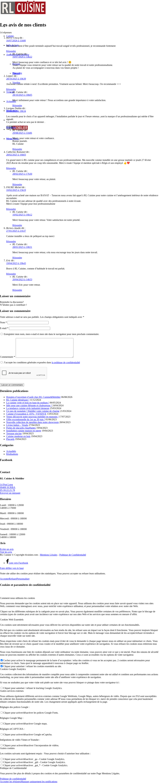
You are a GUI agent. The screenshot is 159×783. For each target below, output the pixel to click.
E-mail (4, 328)
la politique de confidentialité (66, 362)
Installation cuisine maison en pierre (23, 430)
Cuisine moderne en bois (18, 436)
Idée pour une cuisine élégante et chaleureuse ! (29, 405)
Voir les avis (6, 552)
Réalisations (12, 454)
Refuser (12, 578)
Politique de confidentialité (13, 778)
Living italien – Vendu (17, 425)
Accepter (4, 578)
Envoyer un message (10, 493)
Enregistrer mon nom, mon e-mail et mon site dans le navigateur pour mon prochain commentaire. (51, 334)
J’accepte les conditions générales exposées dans (42, 362)
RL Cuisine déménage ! (17, 400)
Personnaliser (23, 578)
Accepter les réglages (10, 781)
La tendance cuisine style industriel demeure (27, 408)
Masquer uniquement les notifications (39, 781)
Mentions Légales (48, 554)
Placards (10, 439)
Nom (3, 322)
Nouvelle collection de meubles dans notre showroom (32, 422)
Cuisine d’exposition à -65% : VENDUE (26, 414)
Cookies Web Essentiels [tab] (11, 619)
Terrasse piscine (14, 433)
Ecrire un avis (7, 549)
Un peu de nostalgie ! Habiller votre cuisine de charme (32, 411)
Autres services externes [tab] (12, 691)
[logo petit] (23, 14)
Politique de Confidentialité (72, 554)
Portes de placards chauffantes (21, 428)
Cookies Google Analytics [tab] (13, 669)
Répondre (11, 51)
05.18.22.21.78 (7, 490)
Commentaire (7, 357)
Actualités (11, 451)
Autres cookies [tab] (7, 748)
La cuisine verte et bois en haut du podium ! (27, 402)
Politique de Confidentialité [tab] (13, 768)
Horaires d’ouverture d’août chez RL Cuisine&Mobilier (33, 397)
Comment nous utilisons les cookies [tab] (17, 598)
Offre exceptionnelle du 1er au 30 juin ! (25, 419)
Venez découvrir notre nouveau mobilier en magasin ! (32, 416)
